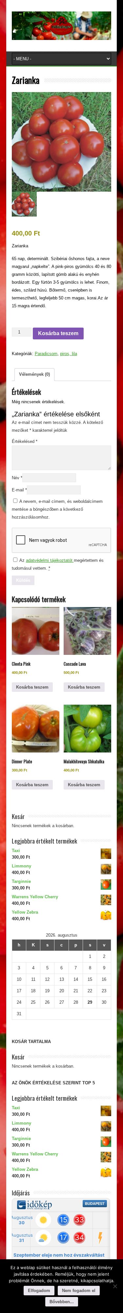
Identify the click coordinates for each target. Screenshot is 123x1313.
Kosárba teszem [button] (32, 687)
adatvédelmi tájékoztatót (50, 560)
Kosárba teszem (58, 333)
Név (17, 477)
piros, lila (68, 353)
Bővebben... (62, 1301)
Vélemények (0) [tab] (34, 374)
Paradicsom (46, 353)
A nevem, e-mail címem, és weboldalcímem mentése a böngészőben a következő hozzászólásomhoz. (57, 509)
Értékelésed (24, 441)
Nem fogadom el (78, 1290)
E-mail (19, 489)
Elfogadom (39, 1290)
